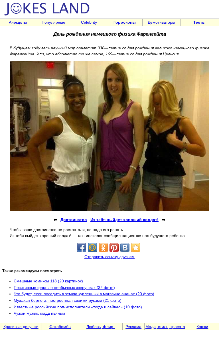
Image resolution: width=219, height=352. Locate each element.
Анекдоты (18, 22)
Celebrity (89, 22)
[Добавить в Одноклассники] (103, 247)
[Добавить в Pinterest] (114, 247)
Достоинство (73, 219)
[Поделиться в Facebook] (81, 247)
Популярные (53, 22)
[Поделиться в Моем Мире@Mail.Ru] (92, 247)
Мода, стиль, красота (165, 326)
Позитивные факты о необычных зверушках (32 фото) (64, 287)
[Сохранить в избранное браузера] (135, 247)
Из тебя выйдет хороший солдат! (124, 219)
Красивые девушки (20, 326)
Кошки (202, 326)
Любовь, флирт (100, 326)
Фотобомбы (60, 326)
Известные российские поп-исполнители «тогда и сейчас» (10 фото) (78, 307)
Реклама (133, 326)
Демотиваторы (161, 22)
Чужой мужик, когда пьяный (39, 313)
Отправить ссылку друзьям (109, 256)
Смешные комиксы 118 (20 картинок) (48, 281)
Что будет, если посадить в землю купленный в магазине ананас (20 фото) (84, 294)
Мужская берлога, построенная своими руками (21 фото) (67, 300)
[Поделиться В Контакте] (124, 247)
